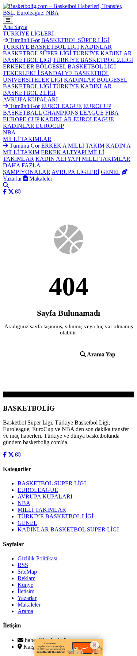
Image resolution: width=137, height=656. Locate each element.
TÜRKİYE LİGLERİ (28, 33)
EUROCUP (97, 106)
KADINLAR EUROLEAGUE (77, 119)
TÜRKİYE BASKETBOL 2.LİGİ (93, 60)
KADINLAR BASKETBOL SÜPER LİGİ (57, 50)
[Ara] (6, 185)
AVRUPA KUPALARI (30, 99)
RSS (23, 565)
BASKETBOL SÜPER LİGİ (75, 40)
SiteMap (27, 571)
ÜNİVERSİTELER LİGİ (32, 80)
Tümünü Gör (24, 40)
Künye (25, 585)
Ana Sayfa (15, 27)
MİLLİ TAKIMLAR (27, 139)
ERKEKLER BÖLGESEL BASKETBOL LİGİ (59, 66)
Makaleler (40, 178)
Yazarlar (27, 598)
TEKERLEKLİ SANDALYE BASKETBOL (56, 73)
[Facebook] (5, 192)
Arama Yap (100, 354)
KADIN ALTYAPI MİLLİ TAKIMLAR (82, 159)
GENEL (110, 172)
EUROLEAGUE (61, 106)
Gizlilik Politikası (37, 558)
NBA (9, 132)
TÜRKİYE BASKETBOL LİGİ (41, 47)
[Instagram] (17, 192)
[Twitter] (11, 192)
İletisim (26, 591)
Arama (25, 611)
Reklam (26, 578)
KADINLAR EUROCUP (33, 126)
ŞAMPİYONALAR (26, 172)
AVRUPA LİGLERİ (75, 172)
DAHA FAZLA (22, 165)
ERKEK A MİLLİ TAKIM (72, 145)
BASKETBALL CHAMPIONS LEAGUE (53, 113)
